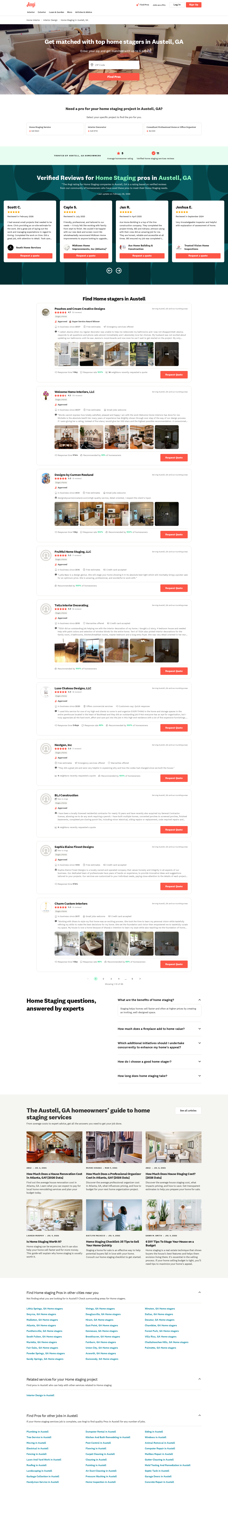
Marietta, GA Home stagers (42, 1342)
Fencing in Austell (37, 1454)
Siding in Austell (154, 1431)
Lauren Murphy (35, 1235)
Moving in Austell (36, 1442)
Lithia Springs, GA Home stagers (45, 1308)
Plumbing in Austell (38, 1431)
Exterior (42, 12)
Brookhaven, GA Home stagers (103, 1336)
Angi (29, 1168)
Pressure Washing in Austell (101, 1476)
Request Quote (174, 374)
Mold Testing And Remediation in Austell (167, 1465)
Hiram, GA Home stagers (99, 1319)
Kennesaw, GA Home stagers (102, 1331)
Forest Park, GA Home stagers (162, 1331)
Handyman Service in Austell (43, 1482)
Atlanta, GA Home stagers (41, 1325)
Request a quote (30, 255)
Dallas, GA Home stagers (159, 1314)
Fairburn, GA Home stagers (101, 1342)
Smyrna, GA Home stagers (41, 1314)
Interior (31, 12)
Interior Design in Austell (40, 1395)
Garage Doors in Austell (158, 1476)
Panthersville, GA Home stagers (44, 1331)
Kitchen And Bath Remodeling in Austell (108, 1437)
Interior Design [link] (50, 20)
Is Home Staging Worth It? (44, 1241)
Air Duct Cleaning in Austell (101, 1470)
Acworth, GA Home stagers (101, 1353)
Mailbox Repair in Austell (159, 1454)
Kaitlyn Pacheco (95, 1235)
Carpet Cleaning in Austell (100, 1454)
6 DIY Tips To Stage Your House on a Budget (170, 1243)
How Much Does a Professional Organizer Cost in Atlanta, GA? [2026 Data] (113, 1175)
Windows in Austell (155, 1437)
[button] (66, 354)
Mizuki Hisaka (94, 1168)
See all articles (188, 1110)
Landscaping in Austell (39, 1470)
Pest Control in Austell (98, 1442)
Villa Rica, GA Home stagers (161, 1336)
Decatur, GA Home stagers (159, 1319)
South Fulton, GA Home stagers (44, 1336)
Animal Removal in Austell (160, 1442)
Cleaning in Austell (96, 1459)
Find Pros (114, 77)
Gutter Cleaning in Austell (159, 1459)
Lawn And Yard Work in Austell (44, 1459)
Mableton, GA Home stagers (42, 1319)
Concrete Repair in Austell (159, 1482)
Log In (177, 4)
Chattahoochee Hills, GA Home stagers (166, 1342)
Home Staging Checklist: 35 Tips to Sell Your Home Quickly (112, 1243)
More (69, 12)
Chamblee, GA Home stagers (161, 1325)
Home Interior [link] (33, 20)
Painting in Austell (96, 1465)
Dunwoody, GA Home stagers (102, 1359)
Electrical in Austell (37, 1448)
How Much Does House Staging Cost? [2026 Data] (170, 1175)
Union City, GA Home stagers (102, 1347)
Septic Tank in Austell (157, 1470)
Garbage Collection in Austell (43, 1476)
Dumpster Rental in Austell (101, 1431)
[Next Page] (140, 979)
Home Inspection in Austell (101, 1482)
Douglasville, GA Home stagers (103, 1314)
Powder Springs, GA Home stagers (46, 1353)
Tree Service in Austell (39, 1437)
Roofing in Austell (37, 1465)
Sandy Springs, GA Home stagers (45, 1359)
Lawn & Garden (56, 12)
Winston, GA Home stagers (160, 1308)
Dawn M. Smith (154, 1235)
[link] (10, 248)
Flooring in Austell (96, 1448)
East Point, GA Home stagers (102, 1325)
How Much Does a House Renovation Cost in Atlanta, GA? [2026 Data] (54, 1175)
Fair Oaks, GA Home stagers (42, 1347)
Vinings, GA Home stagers (100, 1308)
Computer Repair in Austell (160, 1448)
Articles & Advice (83, 12)
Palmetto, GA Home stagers (160, 1347)
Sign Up (193, 4)
